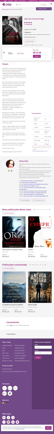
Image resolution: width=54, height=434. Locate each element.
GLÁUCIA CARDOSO (32, 307)
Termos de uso (5, 358)
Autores (4, 348)
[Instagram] (13, 417)
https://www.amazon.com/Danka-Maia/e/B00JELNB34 (35, 196)
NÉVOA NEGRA (32, 305)
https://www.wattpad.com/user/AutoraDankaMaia (35, 191)
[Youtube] (13, 422)
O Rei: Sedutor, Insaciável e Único (12, 250)
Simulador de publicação (22, 360)
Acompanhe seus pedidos (45, 0)
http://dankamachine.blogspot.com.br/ (30, 186)
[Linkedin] (8, 422)
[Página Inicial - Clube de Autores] (6, 5)
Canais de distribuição (19, 358)
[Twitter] (4, 417)
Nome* (36, 344)
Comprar (37, 56)
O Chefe (30, 250)
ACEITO (48, 428)
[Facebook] (8, 417)
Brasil (5, 0)
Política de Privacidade (19, 429)
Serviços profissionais (19, 350)
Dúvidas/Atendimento (7, 345)
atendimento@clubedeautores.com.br (39, 151)
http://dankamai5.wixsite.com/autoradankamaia (32, 180)
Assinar (38, 357)
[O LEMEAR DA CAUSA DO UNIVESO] (14, 287)
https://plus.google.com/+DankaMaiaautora (34, 194)
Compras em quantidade (20, 355)
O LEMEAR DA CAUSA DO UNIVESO (12, 305)
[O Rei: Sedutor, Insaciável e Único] (14, 232)
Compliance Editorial (19, 348)
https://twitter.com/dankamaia (29, 182)
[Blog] (17, 422)
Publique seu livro (33, 0)
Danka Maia (29, 24)
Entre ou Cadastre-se (44, 4)
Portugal (10, 0)
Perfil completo (26, 200)
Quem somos (5, 353)
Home (3, 9)
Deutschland (22, 0)
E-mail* (36, 350)
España (16, 0)
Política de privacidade (20, 345)
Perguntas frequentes (7, 369)
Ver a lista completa (9, 213)
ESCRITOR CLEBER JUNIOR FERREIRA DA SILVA (13, 307)
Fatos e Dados (5, 355)
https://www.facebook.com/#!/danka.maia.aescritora (36, 184)
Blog (3, 350)
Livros (7, 9)
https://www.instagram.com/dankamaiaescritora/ (35, 192)
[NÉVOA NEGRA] (40, 287)
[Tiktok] (4, 422)
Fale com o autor (40, 200)
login (11, 325)
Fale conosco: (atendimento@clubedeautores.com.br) (14, 371)
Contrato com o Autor (7, 360)
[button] (34, 209)
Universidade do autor (20, 353)
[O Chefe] (40, 232)
